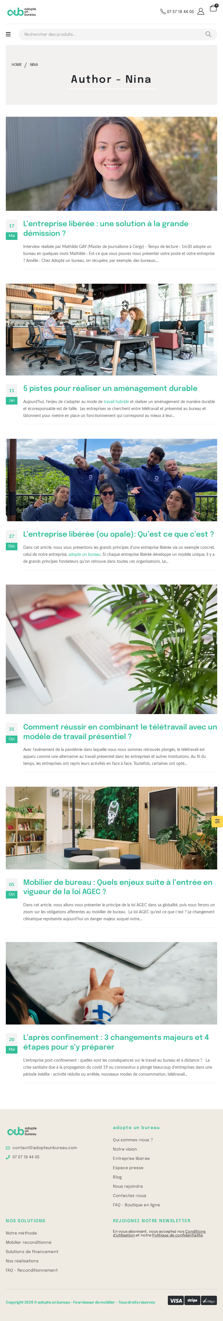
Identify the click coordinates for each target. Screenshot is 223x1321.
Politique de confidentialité (177, 1235)
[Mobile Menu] (8, 34)
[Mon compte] (201, 12)
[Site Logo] (22, 12)
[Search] (208, 34)
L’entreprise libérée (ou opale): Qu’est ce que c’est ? (118, 534)
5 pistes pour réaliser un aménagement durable (110, 389)
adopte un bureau (84, 555)
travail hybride (116, 402)
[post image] (111, 164)
